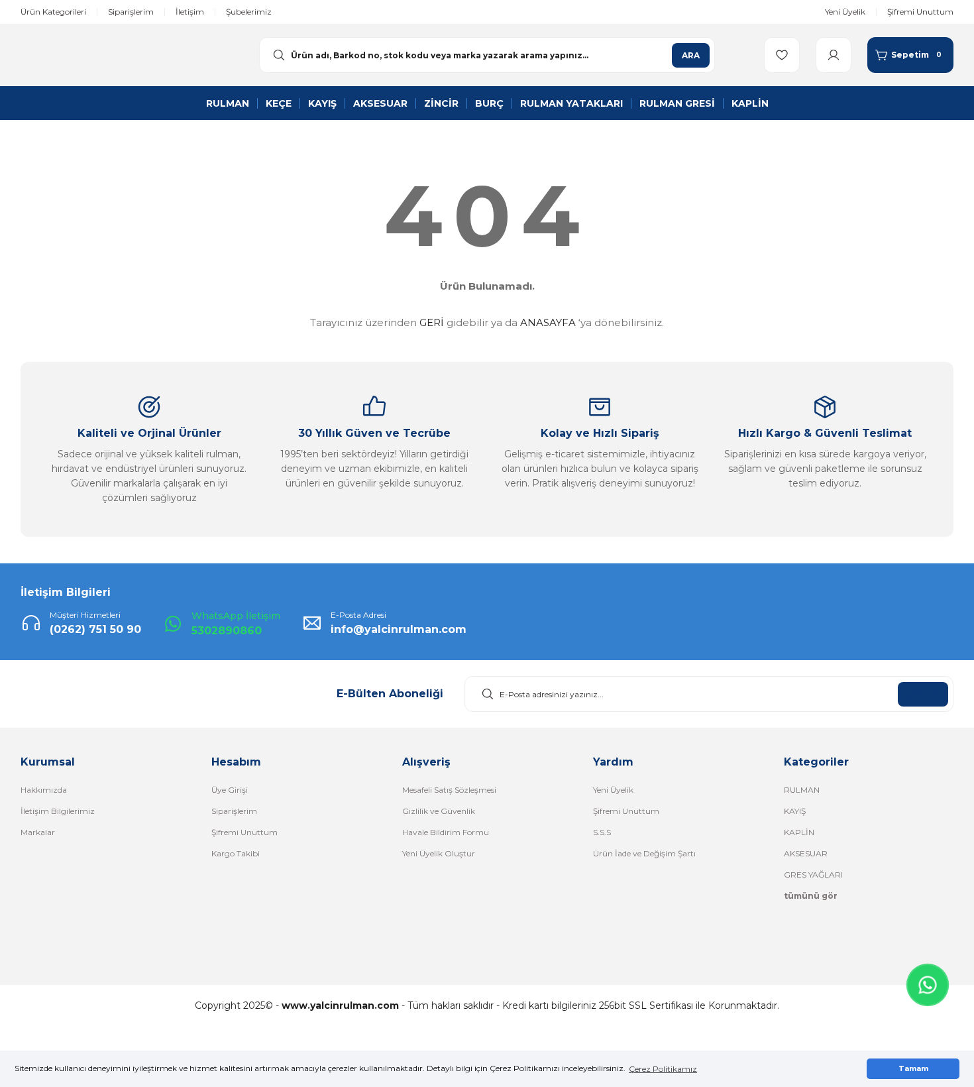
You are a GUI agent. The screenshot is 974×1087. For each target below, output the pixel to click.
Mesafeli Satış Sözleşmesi (449, 790)
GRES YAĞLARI (813, 875)
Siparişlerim (234, 811)
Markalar (38, 832)
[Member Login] (833, 55)
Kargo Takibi (235, 853)
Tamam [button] (913, 1068)
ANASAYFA (548, 322)
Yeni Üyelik (613, 790)
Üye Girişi (229, 790)
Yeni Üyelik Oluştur (438, 853)
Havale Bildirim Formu (445, 832)
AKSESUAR (806, 853)
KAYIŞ (795, 811)
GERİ (431, 322)
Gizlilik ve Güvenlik (438, 811)
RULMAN (802, 790)
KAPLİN (799, 832)
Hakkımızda (44, 790)
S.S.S (602, 832)
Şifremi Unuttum (244, 832)
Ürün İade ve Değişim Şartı (644, 853)
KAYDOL (923, 694)
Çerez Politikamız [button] (663, 1069)
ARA (691, 55)
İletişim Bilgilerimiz (58, 811)
